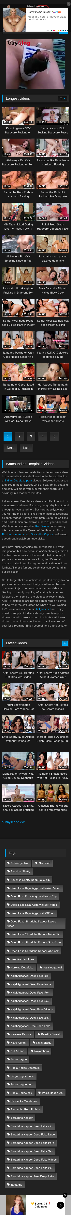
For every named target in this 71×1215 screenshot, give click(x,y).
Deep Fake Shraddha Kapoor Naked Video (31, 923)
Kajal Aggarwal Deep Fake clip (30, 975)
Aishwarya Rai (19, 863)
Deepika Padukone (22, 959)
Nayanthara (41, 1051)
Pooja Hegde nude (22, 1076)
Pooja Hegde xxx (52, 1092)
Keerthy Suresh (51, 1034)
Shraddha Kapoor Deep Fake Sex (32, 1151)
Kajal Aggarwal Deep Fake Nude (31, 984)
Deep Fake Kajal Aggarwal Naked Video (35, 888)
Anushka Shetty (20, 871)
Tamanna (16, 1184)
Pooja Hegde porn (22, 1084)
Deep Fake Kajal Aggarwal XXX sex (33, 913)
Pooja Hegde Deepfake (25, 1067)
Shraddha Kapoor (42, 534)
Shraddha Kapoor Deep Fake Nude (33, 1134)
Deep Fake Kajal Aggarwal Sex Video (34, 904)
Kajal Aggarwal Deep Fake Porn (30, 992)
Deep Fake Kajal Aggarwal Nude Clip (34, 896)
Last (26, 447)
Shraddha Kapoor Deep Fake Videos (34, 1159)
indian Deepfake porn (18, 480)
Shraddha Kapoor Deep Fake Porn (32, 1142)
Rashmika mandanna (15, 534)
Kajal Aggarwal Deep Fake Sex (30, 1000)
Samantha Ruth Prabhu (25, 1109)
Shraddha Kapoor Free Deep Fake (32, 1176)
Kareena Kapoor (21, 1034)
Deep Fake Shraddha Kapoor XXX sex (35, 950)
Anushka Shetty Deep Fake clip (30, 879)
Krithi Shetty (43, 1042)
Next (10, 447)
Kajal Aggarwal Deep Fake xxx (30, 1017)
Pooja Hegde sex (21, 1092)
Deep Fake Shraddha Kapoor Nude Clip (35, 934)
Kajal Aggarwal (52, 967)
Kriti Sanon (42, 526)
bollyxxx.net (43, 609)
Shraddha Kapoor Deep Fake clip (31, 1126)
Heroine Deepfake (22, 967)
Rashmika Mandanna (24, 1101)
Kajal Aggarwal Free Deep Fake (30, 1025)
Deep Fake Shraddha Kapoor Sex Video (36, 942)
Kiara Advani (18, 1042)
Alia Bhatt (44, 863)
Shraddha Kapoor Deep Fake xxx (31, 1167)
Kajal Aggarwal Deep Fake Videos (32, 1009)
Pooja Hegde (19, 1059)
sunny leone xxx (13, 822)
